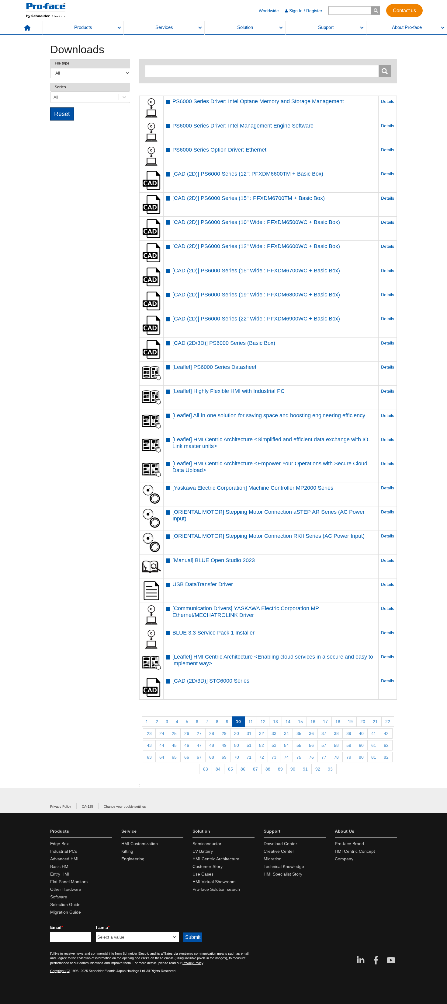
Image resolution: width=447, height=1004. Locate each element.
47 (199, 745)
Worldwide (269, 10)
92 (317, 769)
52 (261, 745)
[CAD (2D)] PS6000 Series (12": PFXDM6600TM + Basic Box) (247, 174)
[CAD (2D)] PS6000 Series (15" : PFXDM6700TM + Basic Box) (248, 198)
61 (373, 745)
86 (243, 769)
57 (323, 745)
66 (186, 757)
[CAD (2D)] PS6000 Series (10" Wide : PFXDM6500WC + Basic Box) (256, 222)
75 (298, 757)
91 (305, 769)
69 (224, 757)
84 (218, 769)
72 (261, 757)
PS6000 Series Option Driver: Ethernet (219, 150)
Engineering (132, 858)
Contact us (404, 10)
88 (267, 769)
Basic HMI (60, 866)
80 (361, 757)
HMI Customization (139, 843)
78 (336, 757)
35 (298, 733)
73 (274, 757)
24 (161, 733)
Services (164, 27)
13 (275, 721)
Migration (273, 858)
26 (186, 733)
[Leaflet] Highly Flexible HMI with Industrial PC (228, 391)
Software (58, 896)
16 (312, 721)
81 (373, 757)
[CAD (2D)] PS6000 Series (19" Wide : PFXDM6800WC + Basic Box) (256, 295)
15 (300, 721)
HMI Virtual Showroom (214, 881)
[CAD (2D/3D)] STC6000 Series (210, 681)
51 (249, 745)
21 (375, 721)
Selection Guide (65, 904)
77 (323, 757)
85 (230, 769)
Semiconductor (206, 843)
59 (348, 745)
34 (286, 733)
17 (325, 721)
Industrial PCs (63, 851)
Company (344, 858)
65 (174, 757)
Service (129, 831)
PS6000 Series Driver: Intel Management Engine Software (243, 126)
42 (386, 733)
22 (387, 721)
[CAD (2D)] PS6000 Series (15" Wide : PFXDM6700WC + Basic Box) (256, 271)
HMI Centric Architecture (215, 858)
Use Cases (202, 874)
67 (199, 757)
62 (386, 745)
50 (236, 745)
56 (311, 745)
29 (224, 733)
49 (224, 745)
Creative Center (279, 851)
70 (236, 757)
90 (292, 769)
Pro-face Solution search (216, 889)
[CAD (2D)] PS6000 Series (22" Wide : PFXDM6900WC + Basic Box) (256, 319)
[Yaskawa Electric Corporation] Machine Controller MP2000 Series (252, 488)
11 (250, 721)
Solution (245, 27)
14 (288, 721)
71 (249, 757)
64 (161, 757)
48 (211, 745)
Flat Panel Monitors (69, 881)
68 (211, 757)
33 (274, 733)
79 (348, 757)
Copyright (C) (60, 971)
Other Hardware (65, 889)
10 (238, 721)
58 (336, 745)
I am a (102, 927)
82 (386, 757)
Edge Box (59, 843)
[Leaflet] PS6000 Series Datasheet (214, 367)
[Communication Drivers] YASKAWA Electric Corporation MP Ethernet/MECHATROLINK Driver (245, 611)
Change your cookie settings (125, 806)
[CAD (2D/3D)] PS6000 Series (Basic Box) (223, 343)
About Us (344, 831)
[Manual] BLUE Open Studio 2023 (213, 560)
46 (186, 745)
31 (249, 733)
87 (255, 769)
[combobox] (54, 97)
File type (62, 63)
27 (199, 733)
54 (286, 745)
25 (174, 733)
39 (348, 733)
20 (362, 721)
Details (387, 101)
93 (330, 769)
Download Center (280, 843)
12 (263, 721)
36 (311, 733)
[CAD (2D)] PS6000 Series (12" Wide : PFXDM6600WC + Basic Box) (256, 246)
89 (280, 769)
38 (336, 733)
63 (149, 757)
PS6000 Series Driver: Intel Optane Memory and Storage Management (258, 101)
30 (236, 733)
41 (373, 733)
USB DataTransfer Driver (202, 584)
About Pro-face (407, 27)
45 (174, 745)
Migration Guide (65, 912)
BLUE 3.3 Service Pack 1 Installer (213, 633)
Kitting (127, 851)
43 (149, 745)
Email (56, 927)
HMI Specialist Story (283, 874)
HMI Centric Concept (355, 851)
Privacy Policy (60, 806)
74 (286, 757)
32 (261, 733)
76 (311, 757)
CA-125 (87, 806)
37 (323, 733)
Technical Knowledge (284, 866)
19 (350, 721)
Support (326, 27)
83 (205, 769)
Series (60, 87)
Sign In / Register (305, 10)
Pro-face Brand (349, 843)
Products (83, 27)
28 (211, 733)
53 (274, 745)
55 (298, 745)
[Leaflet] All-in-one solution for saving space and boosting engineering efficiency (268, 415)
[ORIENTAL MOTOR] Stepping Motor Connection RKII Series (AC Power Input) (268, 536)
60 (361, 745)
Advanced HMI (64, 858)
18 (337, 721)
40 (361, 733)
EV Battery (202, 851)
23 (149, 733)
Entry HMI (59, 874)
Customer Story (207, 866)
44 (161, 745)
